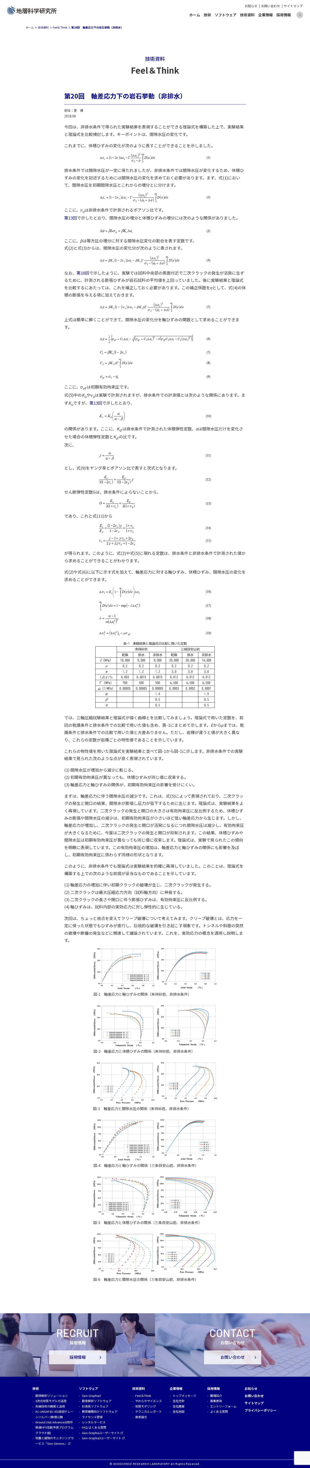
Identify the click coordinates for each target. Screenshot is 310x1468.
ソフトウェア (225, 14)
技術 (207, 14)
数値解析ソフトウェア (96, 1401)
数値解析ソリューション (51, 1395)
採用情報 (283, 14)
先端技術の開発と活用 (50, 1406)
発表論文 (141, 1417)
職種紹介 (216, 1395)
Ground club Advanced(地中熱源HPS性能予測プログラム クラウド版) (54, 1427)
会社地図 (179, 1411)
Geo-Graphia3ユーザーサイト (101, 1438)
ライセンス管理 (92, 1417)
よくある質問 (219, 1411)
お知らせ (251, 6)
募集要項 (216, 1401)
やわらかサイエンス (148, 1401)
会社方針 (179, 1401)
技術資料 (247, 14)
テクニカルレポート (148, 1411)
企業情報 (265, 14)
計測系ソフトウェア (95, 1406)
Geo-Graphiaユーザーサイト (101, 1433)
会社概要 (179, 1406)
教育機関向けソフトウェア (99, 1411)
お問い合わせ (270, 6)
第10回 (82, 273)
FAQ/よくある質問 (94, 1427)
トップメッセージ (184, 1395)
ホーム (194, 14)
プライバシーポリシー (260, 1410)
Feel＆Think (143, 1395)
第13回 (70, 218)
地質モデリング (145, 1406)
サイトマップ (293, 6)
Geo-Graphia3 (91, 1395)
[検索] (299, 15)
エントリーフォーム (223, 1406)
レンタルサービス (94, 1422)
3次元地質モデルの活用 (50, 1401)
